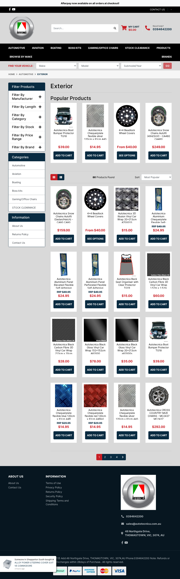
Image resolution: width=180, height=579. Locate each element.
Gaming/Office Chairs (24, 199)
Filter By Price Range (22, 137)
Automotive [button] (16, 47)
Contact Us (18, 242)
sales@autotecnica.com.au (143, 523)
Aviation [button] (38, 47)
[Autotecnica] (21, 27)
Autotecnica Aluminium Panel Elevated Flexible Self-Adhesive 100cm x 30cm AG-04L (63, 286)
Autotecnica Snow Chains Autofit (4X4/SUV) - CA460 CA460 (158, 134)
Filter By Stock (23, 127)
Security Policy (54, 496)
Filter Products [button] (23, 87)
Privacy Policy (54, 487)
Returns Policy (20, 234)
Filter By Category (19, 117)
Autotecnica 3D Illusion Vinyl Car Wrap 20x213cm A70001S (127, 218)
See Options (127, 155)
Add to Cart (63, 155)
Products (163, 47)
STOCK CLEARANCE (137, 47)
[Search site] (115, 28)
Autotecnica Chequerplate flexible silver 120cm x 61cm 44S (95, 134)
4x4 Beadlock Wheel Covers (127, 132)
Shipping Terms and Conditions (57, 502)
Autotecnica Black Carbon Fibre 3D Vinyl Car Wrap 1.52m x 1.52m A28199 (158, 284)
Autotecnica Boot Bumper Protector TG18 (63, 133)
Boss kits (74, 47)
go (167, 65)
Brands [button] (167, 56)
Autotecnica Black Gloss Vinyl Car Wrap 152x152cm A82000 (95, 349)
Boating (16, 182)
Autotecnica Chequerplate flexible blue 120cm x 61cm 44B (64, 414)
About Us (17, 225)
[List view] (60, 177)
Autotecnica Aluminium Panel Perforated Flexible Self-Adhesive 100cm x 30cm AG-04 (95, 286)
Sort (137, 177)
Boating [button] (56, 47)
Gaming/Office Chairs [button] (103, 47)
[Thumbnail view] (53, 177)
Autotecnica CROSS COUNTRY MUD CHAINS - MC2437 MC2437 (158, 414)
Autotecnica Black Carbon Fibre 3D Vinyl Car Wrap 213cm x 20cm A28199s (63, 350)
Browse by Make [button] (21, 56)
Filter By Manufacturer (22, 96)
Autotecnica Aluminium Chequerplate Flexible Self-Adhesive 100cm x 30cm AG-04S (158, 221)
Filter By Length (24, 107)
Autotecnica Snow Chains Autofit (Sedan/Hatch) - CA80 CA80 (63, 218)
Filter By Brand (23, 147)
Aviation (16, 173)
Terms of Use (53, 483)
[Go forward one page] (123, 457)
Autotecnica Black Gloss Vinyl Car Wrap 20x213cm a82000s (127, 349)
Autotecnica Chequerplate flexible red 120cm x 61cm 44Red (95, 414)
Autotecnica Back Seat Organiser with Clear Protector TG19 (127, 283)
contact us (157, 9)
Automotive (18, 165)
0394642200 (162, 29)
